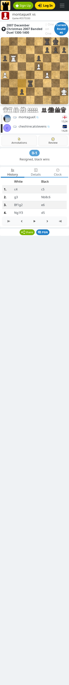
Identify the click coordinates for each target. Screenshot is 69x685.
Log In (48, 5)
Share (29, 232)
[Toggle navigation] (62, 5)
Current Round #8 (61, 28)
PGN (45, 232)
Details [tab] (36, 174)
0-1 (34, 152)
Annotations (19, 142)
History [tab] (12, 174)
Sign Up (25, 5)
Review (53, 142)
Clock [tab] (58, 174)
